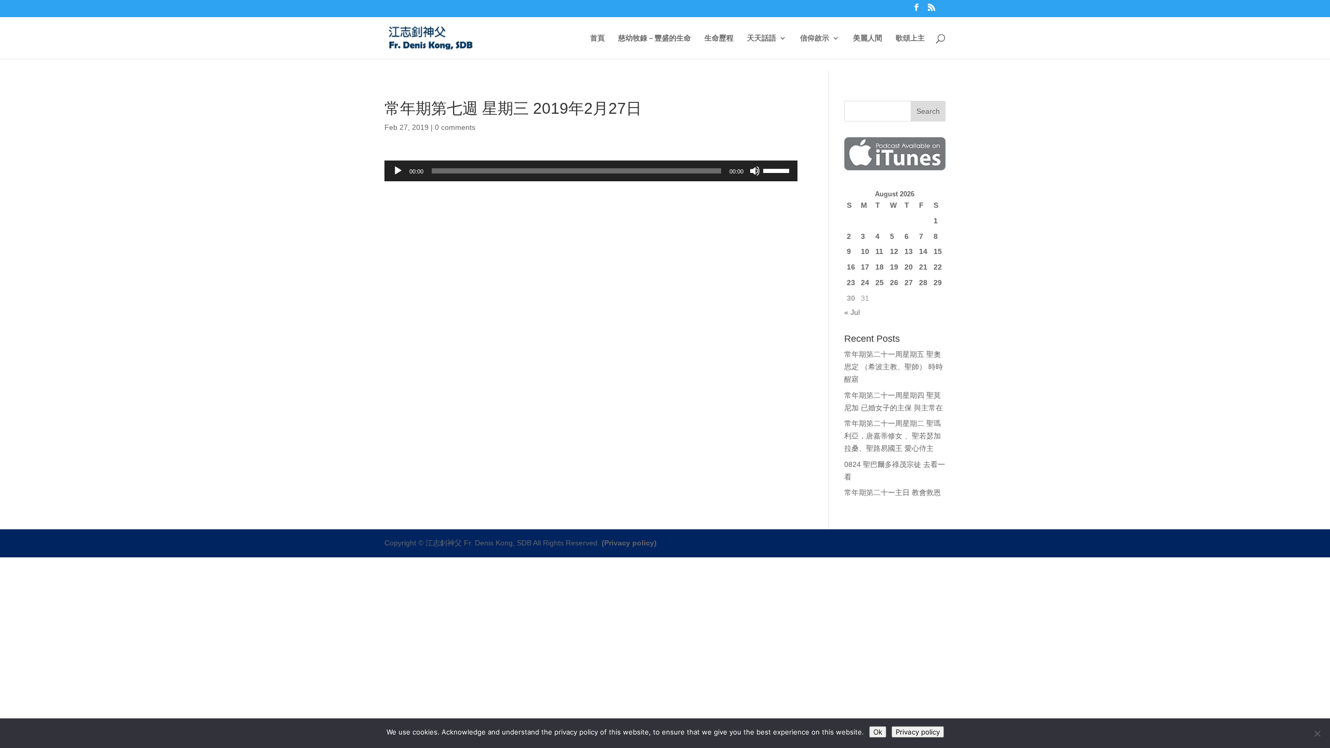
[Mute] (755, 171)
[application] (590, 171)
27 (909, 282)
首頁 (597, 38)
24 (865, 282)
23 (851, 282)
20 (909, 267)
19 (894, 267)
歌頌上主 (910, 38)
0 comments (455, 127)
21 (923, 267)
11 (879, 251)
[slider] (777, 170)
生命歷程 (719, 38)
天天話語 (761, 38)
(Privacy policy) (629, 543)
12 (894, 251)
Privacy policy (918, 732)
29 (938, 282)
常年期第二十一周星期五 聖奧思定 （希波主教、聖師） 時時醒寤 (893, 366)
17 (865, 267)
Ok (877, 732)
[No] (1317, 733)
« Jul (852, 312)
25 (879, 282)
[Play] (398, 171)
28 (923, 282)
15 (938, 251)
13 (909, 251)
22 (938, 267)
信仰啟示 (814, 38)
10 (865, 251)
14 (923, 251)
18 (879, 267)
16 (851, 267)
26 (894, 282)
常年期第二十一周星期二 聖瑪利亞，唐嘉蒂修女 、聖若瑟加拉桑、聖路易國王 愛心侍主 (892, 435)
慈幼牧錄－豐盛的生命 (654, 38)
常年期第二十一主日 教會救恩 (892, 492)
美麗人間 (867, 38)
